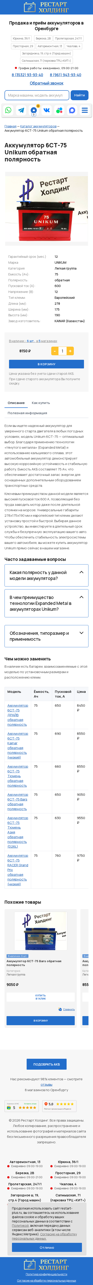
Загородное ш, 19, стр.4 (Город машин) (46, 53)
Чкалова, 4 (73, 46)
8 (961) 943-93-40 (65, 74)
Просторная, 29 (23, 46)
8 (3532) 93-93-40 (27, 74)
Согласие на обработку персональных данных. (44, 1236)
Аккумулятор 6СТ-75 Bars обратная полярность (17, 801)
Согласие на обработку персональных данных (46, 1281)
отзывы (46, 1084)
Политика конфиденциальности (46, 1274)
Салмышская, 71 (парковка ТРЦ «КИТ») (46, 61)
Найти (79, 95)
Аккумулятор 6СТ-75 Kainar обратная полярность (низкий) (17, 745)
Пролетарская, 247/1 (68, 38)
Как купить (41, 402)
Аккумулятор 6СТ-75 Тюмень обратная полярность (17, 776)
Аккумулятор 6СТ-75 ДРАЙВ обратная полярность (17, 715)
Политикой (20, 1225)
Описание (16, 402)
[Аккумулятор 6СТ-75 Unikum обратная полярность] (46, 209)
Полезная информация (27, 413)
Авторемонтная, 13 (50, 46)
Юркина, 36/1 (21, 38)
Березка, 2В (43, 38)
